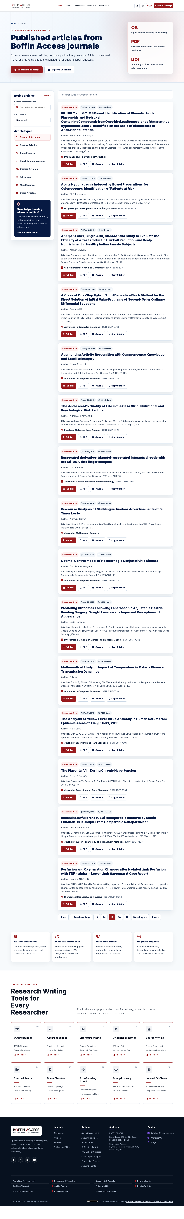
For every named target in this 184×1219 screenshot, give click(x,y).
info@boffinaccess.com (162, 1133)
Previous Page (82, 917)
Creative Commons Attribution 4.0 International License (149, 1201)
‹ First (63, 917)
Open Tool (19, 1055)
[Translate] (142, 5)
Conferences (79, 6)
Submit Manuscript (163, 6)
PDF (85, 164)
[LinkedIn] (27, 1160)
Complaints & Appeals (105, 1181)
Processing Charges (90, 1161)
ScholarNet (91, 6)
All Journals (59, 1133)
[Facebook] (13, 1160)
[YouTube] (34, 1160)
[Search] (137, 5)
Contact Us (156, 1138)
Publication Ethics (62, 1147)
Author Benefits (88, 1166)
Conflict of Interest (21, 1186)
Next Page (139, 917)
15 (112, 917)
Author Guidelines (89, 1138)
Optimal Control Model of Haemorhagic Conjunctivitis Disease (110, 561)
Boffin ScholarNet (89, 1147)
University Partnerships (23, 1191)
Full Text (70, 164)
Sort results (20, 114)
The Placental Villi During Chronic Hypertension (98, 770)
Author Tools (87, 1142)
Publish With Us (144, 1186)
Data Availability (144, 1181)
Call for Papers (60, 1186)
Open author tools (27, 232)
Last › (155, 917)
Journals (68, 6)
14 (104, 917)
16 (119, 917)
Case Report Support (91, 1156)
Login (149, 6)
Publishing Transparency (24, 1181)
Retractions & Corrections (65, 1181)
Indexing (58, 1142)
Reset (47, 95)
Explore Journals (61, 69)
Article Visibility (103, 1186)
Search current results (25, 101)
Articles (57, 1138)
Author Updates (61, 1191)
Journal (99, 164)
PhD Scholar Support (91, 1152)
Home (59, 6)
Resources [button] (103, 6)
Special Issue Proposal (106, 1191)
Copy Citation (118, 164)
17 (127, 917)
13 (97, 917)
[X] (20, 1160)
